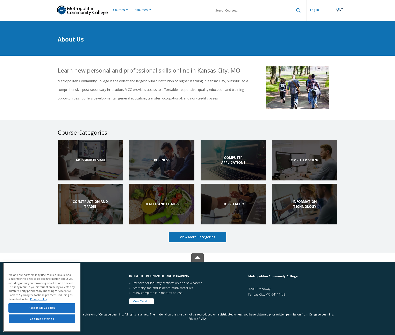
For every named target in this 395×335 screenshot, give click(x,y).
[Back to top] (197, 257)
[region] (41, 297)
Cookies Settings (42, 319)
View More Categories (197, 237)
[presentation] (120, 9)
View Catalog (141, 301)
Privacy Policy (197, 318)
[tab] (90, 276)
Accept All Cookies (42, 308)
